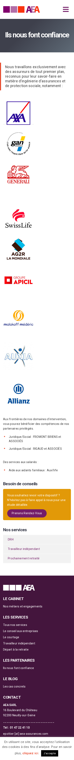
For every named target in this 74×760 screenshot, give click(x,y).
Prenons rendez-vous (27, 513)
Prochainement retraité (24, 558)
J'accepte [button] (50, 753)
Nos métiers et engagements (23, 606)
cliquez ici (30, 753)
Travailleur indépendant (24, 549)
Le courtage (11, 637)
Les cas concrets (14, 686)
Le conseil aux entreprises (20, 631)
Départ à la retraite (16, 649)
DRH (11, 539)
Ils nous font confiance (18, 668)
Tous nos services (15, 625)
